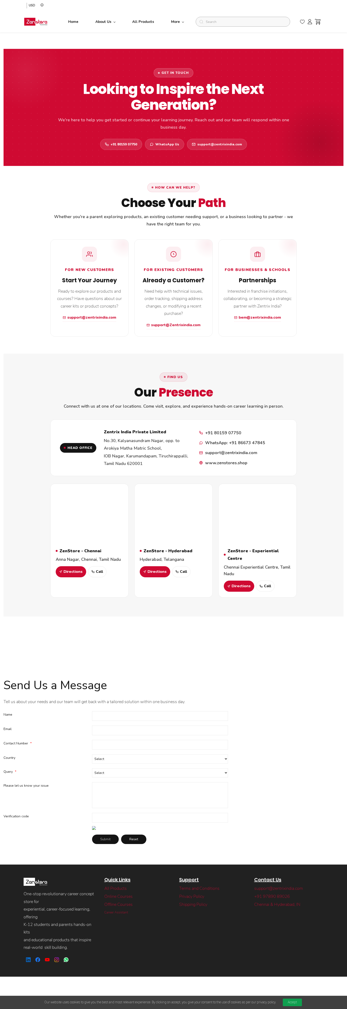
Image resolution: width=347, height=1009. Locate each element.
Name (8, 714)
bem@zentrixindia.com (260, 317)
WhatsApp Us (167, 144)
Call (99, 571)
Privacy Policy (191, 896)
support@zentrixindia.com (219, 144)
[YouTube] (47, 959)
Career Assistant (116, 912)
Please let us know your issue (26, 785)
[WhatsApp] (66, 959)
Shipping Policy (193, 904)
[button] (302, 22)
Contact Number (18, 743)
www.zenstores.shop (226, 463)
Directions (73, 571)
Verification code (16, 816)
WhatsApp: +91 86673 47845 (235, 443)
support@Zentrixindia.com (175, 325)
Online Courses (118, 896)
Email (8, 729)
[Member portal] (310, 22)
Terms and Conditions (199, 888)
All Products (115, 888)
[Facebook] (37, 959)
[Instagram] (56, 959)
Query (10, 771)
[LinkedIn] (28, 959)
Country (9, 758)
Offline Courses (118, 904)
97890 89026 (276, 896)
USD (32, 5)
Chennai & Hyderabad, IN (277, 904)
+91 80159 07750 (123, 144)
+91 (258, 896)
